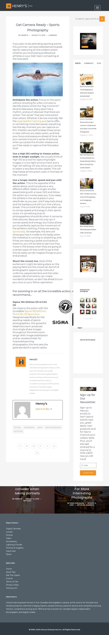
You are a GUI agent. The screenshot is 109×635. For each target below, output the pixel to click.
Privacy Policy (12, 585)
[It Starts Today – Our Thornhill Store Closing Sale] (88, 306)
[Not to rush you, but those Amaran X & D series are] (88, 300)
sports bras (19, 231)
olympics (17, 427)
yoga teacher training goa (31, 121)
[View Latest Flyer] (88, 264)
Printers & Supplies (14, 548)
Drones (9, 535)
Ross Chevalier (77, 503)
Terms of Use (12, 581)
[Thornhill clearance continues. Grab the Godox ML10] (94, 300)
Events (9, 578)
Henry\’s (33, 359)
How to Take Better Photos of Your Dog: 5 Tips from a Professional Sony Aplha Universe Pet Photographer (88, 125)
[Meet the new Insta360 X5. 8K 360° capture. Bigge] (94, 312)
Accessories (11, 541)
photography (29, 427)
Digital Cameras (13, 528)
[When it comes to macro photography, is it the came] (82, 312)
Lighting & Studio (14, 544)
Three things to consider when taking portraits (27, 489)
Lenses (9, 532)
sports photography (53, 427)
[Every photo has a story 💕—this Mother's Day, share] (82, 306)
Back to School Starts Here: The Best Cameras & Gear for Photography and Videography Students (88, 197)
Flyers (8, 554)
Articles (27, 501)
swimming (18, 431)
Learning (53, 35)
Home (9, 569)
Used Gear (11, 551)
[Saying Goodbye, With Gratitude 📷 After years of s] (94, 306)
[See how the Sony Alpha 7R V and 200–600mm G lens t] (88, 312)
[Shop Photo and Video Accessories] (88, 41)
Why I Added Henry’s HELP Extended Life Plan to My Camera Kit (88, 229)
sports (40, 427)
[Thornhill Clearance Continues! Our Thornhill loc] (82, 300)
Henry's (24, 35)
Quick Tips (10, 572)
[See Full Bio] (51, 409)
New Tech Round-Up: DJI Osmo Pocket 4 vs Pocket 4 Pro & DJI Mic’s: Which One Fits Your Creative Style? (88, 161)
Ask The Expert (13, 575)
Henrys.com (11, 588)
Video (8, 538)
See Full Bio (43, 409)
